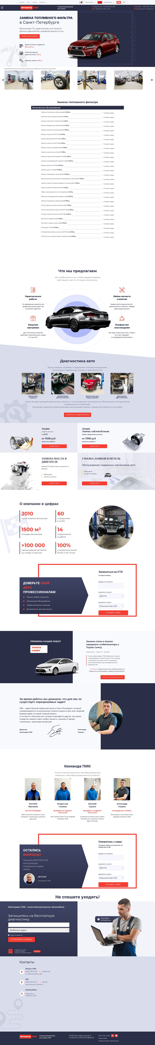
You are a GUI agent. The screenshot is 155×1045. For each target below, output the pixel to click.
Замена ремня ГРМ (48, 165)
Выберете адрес (105, 602)
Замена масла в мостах (50, 152)
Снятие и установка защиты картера (55, 236)
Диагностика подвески (33, 397)
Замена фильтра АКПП (49, 139)
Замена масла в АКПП (49, 134)
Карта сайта (102, 1038)
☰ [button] (2, 7)
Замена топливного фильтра (52, 112)
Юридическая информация (108, 1041)
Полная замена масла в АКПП (52, 214)
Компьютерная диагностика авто (62, 397)
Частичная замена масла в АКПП (53, 210)
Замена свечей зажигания (51, 187)
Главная (22, 2)
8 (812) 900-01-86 (109, 6)
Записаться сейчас (29, 36)
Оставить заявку (109, 113)
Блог (28, 2)
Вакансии (43, 2)
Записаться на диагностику (77, 414)
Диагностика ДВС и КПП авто (122, 397)
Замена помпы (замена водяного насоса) (56, 183)
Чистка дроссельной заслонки (52, 205)
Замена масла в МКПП (49, 143)
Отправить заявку (113, 612)
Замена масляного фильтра (51, 121)
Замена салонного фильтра (51, 130)
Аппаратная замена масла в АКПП (54, 232)
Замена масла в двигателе (51, 116)
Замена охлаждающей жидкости (53, 161)
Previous (3, 80)
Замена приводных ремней (51, 174)
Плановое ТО (46, 227)
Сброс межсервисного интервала (54, 192)
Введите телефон (105, 582)
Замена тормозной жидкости (52, 156)
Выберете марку (105, 592)
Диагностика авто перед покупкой (92, 397)
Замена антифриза (48, 219)
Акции (35, 2)
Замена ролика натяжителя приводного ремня (59, 179)
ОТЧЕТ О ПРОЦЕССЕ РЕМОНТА (112, 677)
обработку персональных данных (34, 935)
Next (152, 80)
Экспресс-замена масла (50, 223)
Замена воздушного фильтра (52, 125)
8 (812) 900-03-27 (148, 6)
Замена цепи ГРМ (48, 170)
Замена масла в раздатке (50, 147)
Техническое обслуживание (22, 68)
